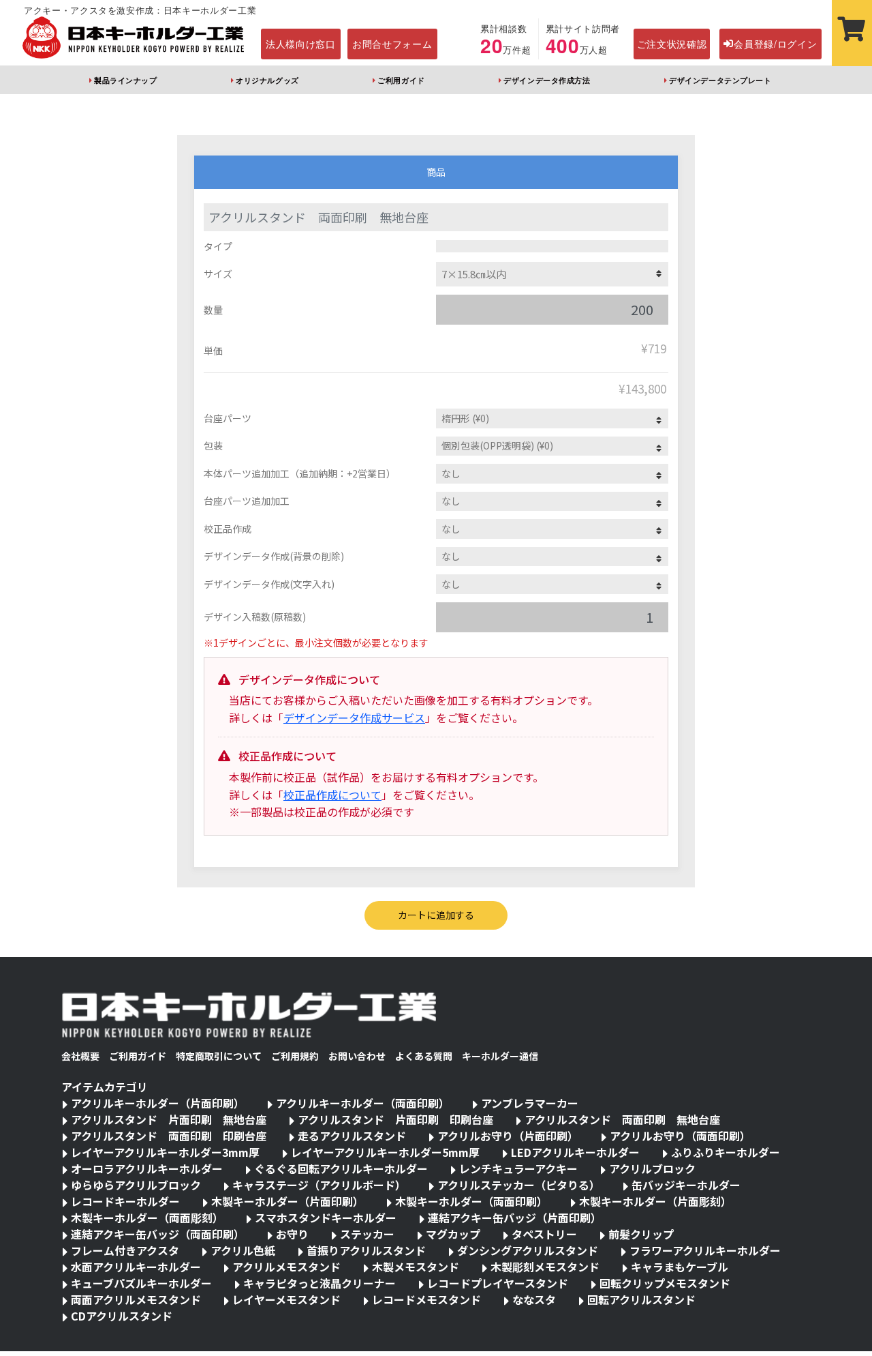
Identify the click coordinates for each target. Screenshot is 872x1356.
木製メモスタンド (415, 1266)
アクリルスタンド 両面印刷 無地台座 (622, 1119)
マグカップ (453, 1234)
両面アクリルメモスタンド (136, 1299)
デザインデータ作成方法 (546, 79)
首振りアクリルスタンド (366, 1250)
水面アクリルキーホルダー (136, 1266)
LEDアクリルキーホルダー (575, 1152)
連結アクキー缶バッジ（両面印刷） (158, 1234)
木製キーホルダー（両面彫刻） (147, 1217)
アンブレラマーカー (529, 1103)
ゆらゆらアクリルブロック (136, 1185)
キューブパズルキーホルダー (141, 1283)
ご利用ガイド (400, 79)
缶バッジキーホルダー (686, 1185)
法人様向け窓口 (301, 43)
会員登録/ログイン (775, 43)
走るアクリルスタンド (352, 1135)
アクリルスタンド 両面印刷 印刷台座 (168, 1135)
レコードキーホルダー (125, 1201)
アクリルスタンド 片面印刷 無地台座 (168, 1119)
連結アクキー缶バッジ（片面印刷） (515, 1217)
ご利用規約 (295, 1056)
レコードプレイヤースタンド (497, 1283)
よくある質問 (423, 1056)
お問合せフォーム (392, 43)
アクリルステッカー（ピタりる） (518, 1185)
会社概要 (80, 1056)
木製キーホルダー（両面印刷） (471, 1201)
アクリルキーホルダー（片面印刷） (158, 1103)
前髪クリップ (641, 1234)
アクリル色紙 (243, 1250)
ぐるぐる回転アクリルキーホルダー (341, 1168)
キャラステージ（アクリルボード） (319, 1185)
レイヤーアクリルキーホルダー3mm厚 (165, 1152)
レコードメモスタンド (426, 1299)
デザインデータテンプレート (720, 79)
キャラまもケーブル (679, 1266)
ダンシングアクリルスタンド (527, 1250)
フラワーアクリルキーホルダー (705, 1250)
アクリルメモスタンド (286, 1266)
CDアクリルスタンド (121, 1316)
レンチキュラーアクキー (518, 1168)
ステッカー (367, 1234)
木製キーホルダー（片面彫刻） (655, 1201)
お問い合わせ (357, 1056)
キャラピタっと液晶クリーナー (319, 1283)
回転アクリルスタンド (641, 1299)
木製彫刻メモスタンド (545, 1266)
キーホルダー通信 (500, 1056)
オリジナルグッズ (267, 79)
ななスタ (534, 1299)
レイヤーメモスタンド (286, 1299)
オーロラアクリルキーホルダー (147, 1168)
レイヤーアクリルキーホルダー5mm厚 (385, 1152)
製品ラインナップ (125, 79)
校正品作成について (332, 794)
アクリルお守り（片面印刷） (507, 1135)
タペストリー (544, 1234)
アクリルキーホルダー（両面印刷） (363, 1103)
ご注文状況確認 (672, 43)
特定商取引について (219, 1056)
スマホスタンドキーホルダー (325, 1217)
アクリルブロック (652, 1168)
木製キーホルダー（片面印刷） (287, 1201)
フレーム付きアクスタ (125, 1250)
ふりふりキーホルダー (725, 1152)
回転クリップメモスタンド (665, 1283)
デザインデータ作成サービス (354, 717)
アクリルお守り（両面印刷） (680, 1135)
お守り (292, 1234)
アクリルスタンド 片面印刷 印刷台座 (395, 1119)
